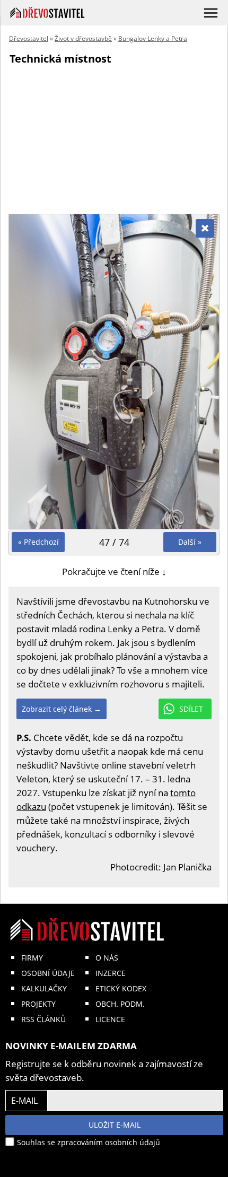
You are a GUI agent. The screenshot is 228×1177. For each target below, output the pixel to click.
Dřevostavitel (28, 38)
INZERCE (110, 973)
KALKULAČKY (44, 988)
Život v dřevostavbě (83, 38)
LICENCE (110, 1019)
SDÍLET (191, 709)
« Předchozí (38, 542)
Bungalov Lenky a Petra (152, 38)
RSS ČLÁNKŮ (43, 1019)
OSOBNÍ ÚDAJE (48, 973)
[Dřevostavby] (47, 12)
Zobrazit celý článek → (61, 709)
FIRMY (32, 958)
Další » (189, 542)
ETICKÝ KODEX (120, 988)
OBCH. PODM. (120, 1004)
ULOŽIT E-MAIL (115, 1125)
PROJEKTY (38, 1004)
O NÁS (106, 958)
